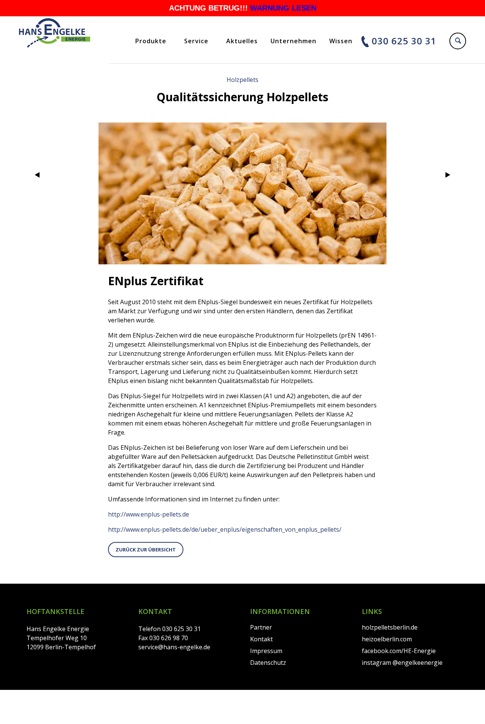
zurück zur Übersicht (146, 549)
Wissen (340, 41)
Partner (261, 627)
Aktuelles (242, 41)
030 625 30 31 (404, 41)
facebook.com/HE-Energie (399, 651)
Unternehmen (293, 41)
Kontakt (261, 639)
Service (196, 41)
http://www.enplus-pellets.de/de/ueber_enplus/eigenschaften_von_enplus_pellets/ (224, 529)
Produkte (150, 41)
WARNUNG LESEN (283, 8)
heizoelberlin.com (387, 639)
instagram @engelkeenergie (402, 662)
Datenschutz (268, 662)
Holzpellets (242, 79)
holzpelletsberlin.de (390, 627)
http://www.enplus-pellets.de (148, 514)
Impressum (266, 651)
